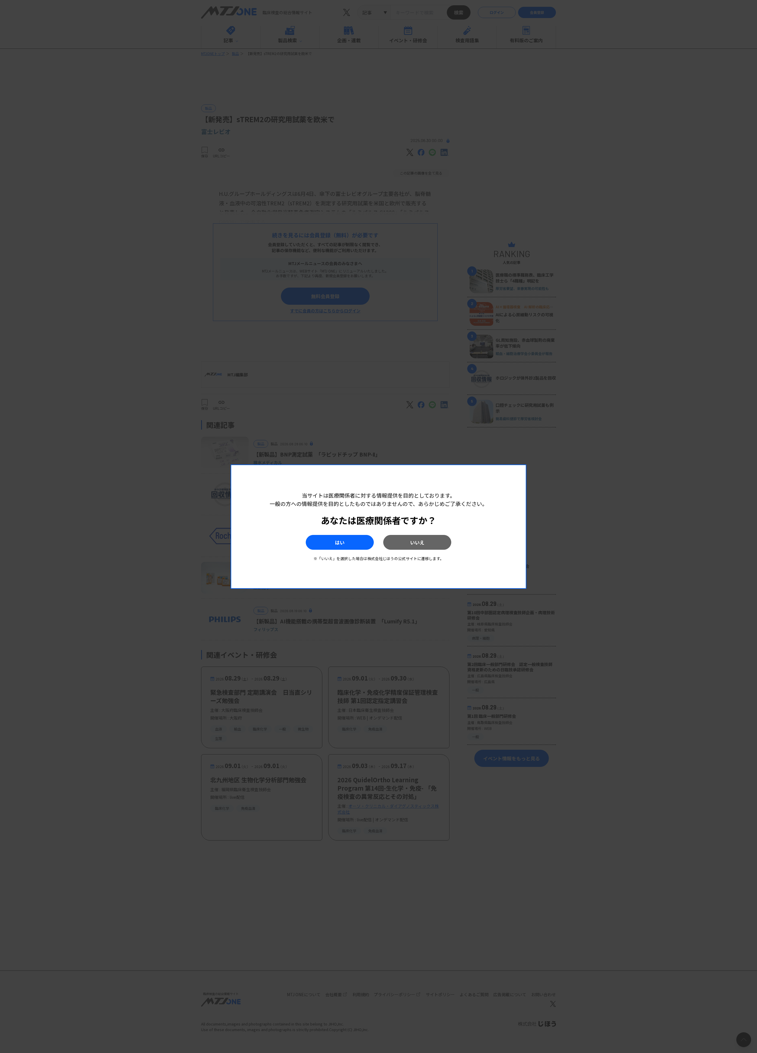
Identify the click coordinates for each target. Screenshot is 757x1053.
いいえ (417, 542)
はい (339, 542)
